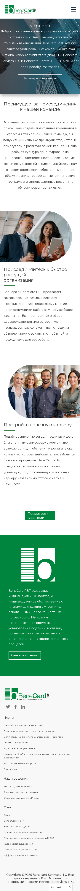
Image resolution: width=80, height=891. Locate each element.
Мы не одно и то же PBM (18, 786)
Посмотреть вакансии (40, 78)
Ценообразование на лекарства (23, 725)
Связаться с (10, 769)
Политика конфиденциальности (23, 832)
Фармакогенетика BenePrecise (21, 797)
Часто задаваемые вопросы (20, 763)
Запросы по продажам (17, 826)
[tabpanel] (40, 56)
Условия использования (18, 843)
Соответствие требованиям (20, 849)
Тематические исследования (21, 792)
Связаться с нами (24, 655)
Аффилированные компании (21, 855)
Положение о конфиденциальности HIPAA (29, 838)
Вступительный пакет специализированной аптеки (34, 736)
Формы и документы (16, 742)
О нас (7, 815)
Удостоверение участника (19, 748)
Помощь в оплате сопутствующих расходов (29, 731)
